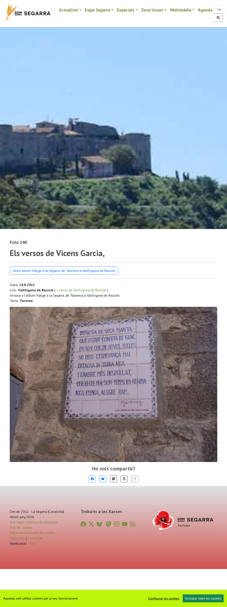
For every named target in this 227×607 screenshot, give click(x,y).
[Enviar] (134, 478)
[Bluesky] (102, 478)
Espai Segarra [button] (97, 10)
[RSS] (132, 524)
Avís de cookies (21, 527)
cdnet (32, 543)
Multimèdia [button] (180, 10)
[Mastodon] (113, 478)
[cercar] (218, 17)
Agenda (205, 10)
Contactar (35, 538)
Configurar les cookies (163, 598)
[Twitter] (124, 478)
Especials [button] (125, 10)
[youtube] (124, 524)
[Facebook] (92, 478)
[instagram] (116, 524)
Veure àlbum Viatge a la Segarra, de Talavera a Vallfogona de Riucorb (64, 270)
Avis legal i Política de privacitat (34, 522)
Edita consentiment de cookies (32, 533)
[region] (113, 598)
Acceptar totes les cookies (203, 598)
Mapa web (17, 538)
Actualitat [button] (68, 10)
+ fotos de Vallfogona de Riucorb (81, 290)
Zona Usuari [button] (152, 10)
